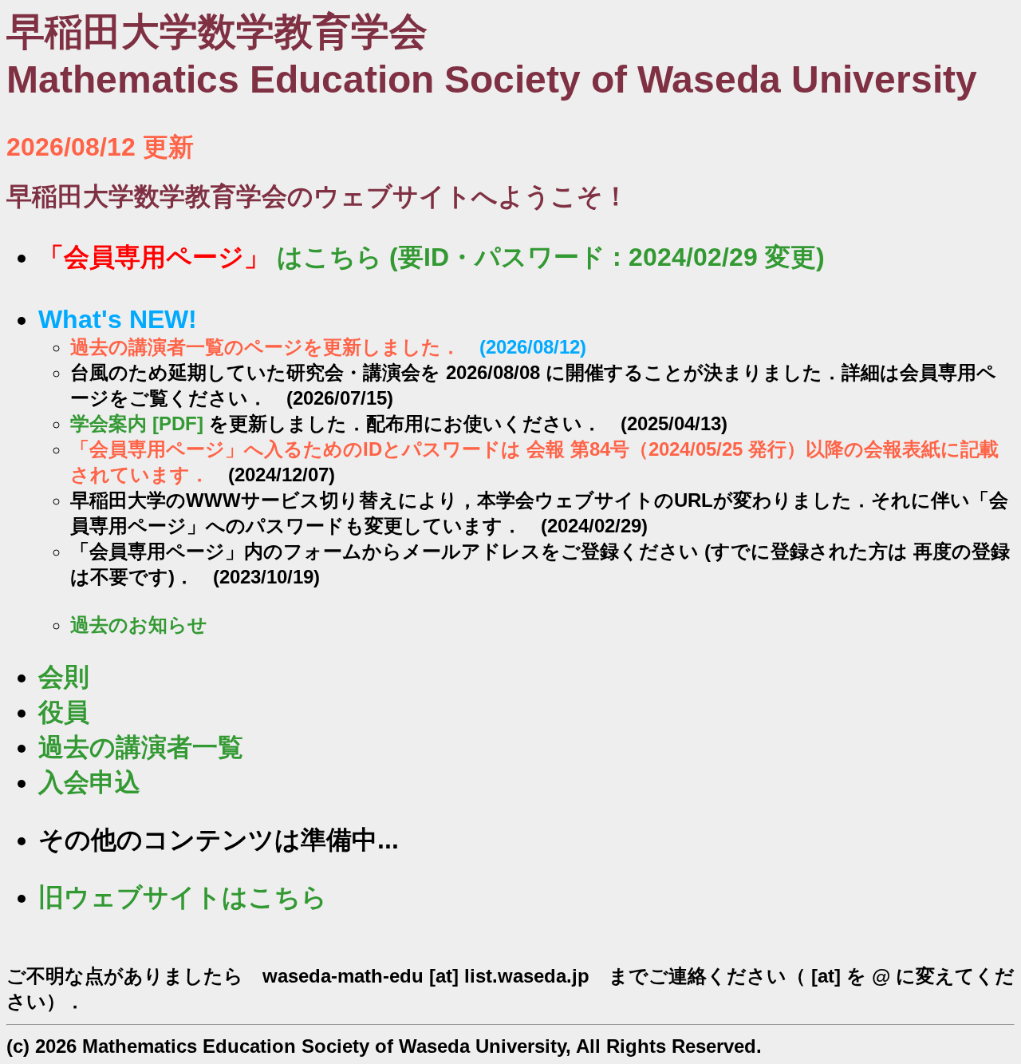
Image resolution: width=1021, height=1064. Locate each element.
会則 (63, 677)
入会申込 (89, 782)
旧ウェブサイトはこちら (182, 897)
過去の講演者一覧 (140, 747)
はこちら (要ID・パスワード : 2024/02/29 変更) (431, 257)
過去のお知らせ (138, 624)
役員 (63, 712)
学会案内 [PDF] (136, 423)
